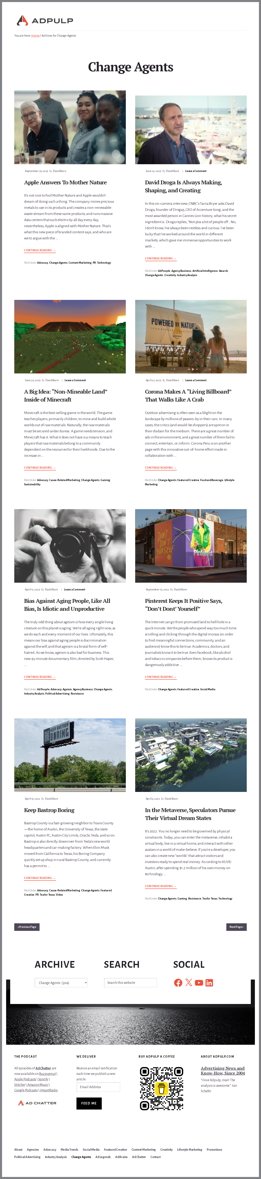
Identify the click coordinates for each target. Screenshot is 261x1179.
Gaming (105, 480)
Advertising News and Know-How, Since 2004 (223, 1070)
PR (94, 262)
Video (59, 894)
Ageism (67, 689)
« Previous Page (27, 927)
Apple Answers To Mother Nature (65, 182)
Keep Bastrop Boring (49, 810)
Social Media (207, 689)
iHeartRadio (49, 1090)
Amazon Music (37, 1085)
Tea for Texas (47, 894)
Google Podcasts (26, 1090)
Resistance (77, 693)
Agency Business (181, 271)
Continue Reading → (40, 251)
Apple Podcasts (25, 1079)
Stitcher (19, 1085)
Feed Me (89, 1103)
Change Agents (58, 262)
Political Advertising (57, 693)
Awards (223, 271)
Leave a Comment (196, 171)
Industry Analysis (187, 275)
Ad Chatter (43, 1068)
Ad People (164, 271)
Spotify (43, 1079)
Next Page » (236, 927)
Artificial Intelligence (205, 271)
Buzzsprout (47, 1074)
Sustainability (32, 484)
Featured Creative (188, 480)
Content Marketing (80, 262)
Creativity (170, 275)
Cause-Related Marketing (64, 480)
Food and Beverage (211, 480)
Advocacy (42, 262)
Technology (104, 262)
